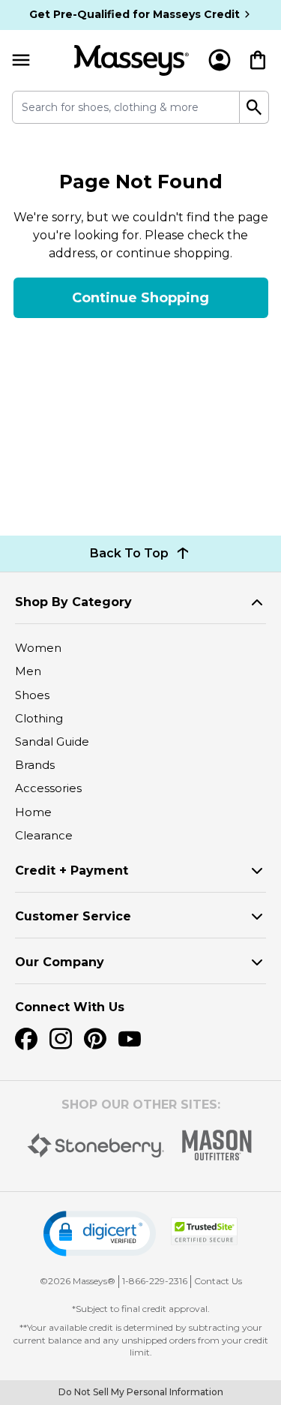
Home (33, 812)
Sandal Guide (52, 741)
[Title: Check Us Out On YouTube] (129, 1039)
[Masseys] (131, 60)
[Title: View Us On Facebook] (26, 1039)
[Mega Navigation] (21, 60)
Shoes (32, 695)
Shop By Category (73, 602)
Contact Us (218, 1280)
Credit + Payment (71, 870)
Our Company (59, 962)
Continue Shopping (140, 298)
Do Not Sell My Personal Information (140, 1391)
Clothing (39, 718)
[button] (99, 1233)
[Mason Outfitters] (216, 1145)
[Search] (254, 107)
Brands (35, 765)
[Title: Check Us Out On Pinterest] (95, 1039)
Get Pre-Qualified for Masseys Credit (134, 14)
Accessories (48, 788)
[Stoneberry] (95, 1145)
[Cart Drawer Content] (258, 60)
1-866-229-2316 (154, 1280)
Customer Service (73, 916)
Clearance (44, 835)
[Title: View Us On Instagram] (60, 1039)
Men (28, 671)
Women (38, 648)
